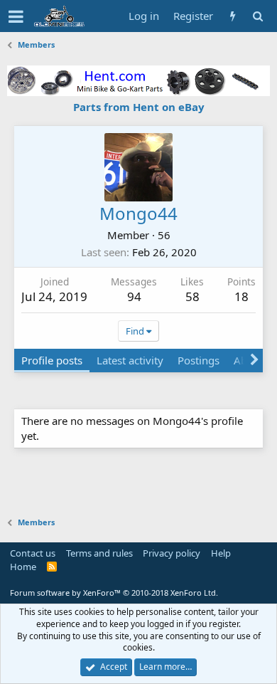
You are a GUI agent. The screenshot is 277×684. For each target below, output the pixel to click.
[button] (16, 16)
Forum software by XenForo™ (114, 592)
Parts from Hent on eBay (139, 107)
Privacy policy (171, 553)
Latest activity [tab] (130, 360)
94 (134, 296)
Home (23, 566)
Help (221, 553)
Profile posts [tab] (51, 360)
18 (241, 296)
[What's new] (232, 16)
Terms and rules (99, 553)
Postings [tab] (198, 360)
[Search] (257, 16)
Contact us (32, 553)
